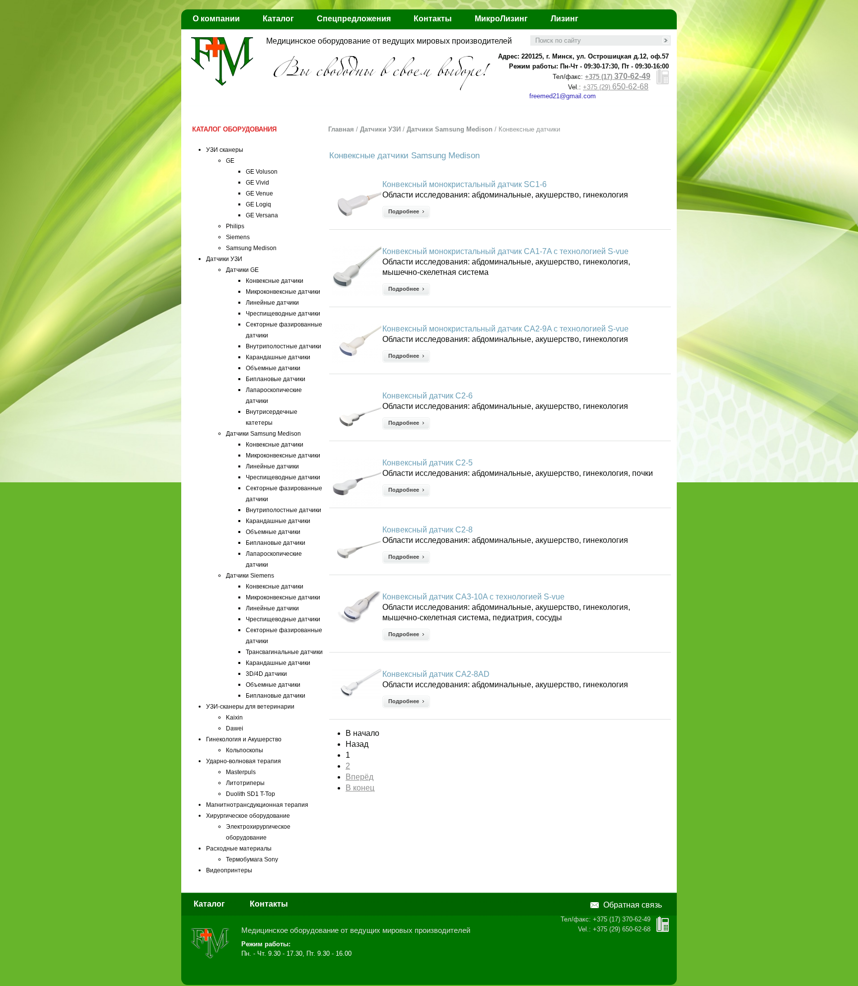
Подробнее (403, 211)
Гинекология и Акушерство (244, 739)
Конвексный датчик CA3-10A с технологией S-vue (473, 596)
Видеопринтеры (229, 870)
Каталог (278, 18)
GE (230, 160)
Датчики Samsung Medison (263, 433)
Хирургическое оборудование (248, 815)
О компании (216, 18)
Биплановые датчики (275, 379)
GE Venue (259, 193)
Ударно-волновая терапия (243, 761)
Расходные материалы (239, 848)
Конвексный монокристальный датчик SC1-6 (464, 184)
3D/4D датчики (266, 673)
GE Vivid (257, 182)
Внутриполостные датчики (283, 346)
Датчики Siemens (250, 575)
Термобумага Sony (252, 859)
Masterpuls (241, 772)
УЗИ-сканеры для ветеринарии (250, 706)
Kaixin (234, 717)
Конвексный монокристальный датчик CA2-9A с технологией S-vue (505, 329)
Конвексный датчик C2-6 (427, 396)
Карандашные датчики (278, 357)
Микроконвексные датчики (283, 291)
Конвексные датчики (274, 280)
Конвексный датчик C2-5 (427, 463)
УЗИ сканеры (224, 149)
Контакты (433, 18)
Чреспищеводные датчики (283, 313)
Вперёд (359, 777)
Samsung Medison (251, 248)
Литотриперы (245, 783)
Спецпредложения (354, 18)
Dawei (234, 728)
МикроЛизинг (501, 18)
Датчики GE (242, 269)
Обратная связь (632, 905)
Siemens (238, 237)
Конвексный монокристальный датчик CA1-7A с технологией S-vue (505, 251)
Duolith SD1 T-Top (250, 793)
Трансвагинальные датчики (284, 652)
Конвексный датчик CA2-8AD (436, 674)
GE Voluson (262, 171)
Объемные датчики (273, 368)
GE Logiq (258, 204)
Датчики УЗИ (224, 259)
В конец (360, 788)
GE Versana (262, 215)
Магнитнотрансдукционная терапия (257, 804)
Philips (235, 226)
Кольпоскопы (244, 750)
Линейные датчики (272, 302)
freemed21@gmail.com (562, 96)
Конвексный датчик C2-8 (427, 530)
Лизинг (564, 18)
